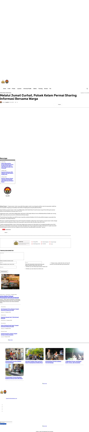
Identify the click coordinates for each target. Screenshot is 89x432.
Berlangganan (3, 423)
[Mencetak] (83, 104)
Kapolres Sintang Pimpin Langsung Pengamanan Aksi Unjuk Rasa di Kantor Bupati (7, 180)
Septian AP (3, 312)
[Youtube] (76, 76)
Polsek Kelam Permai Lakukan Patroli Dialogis (13, 362)
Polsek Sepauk (8, 294)
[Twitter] (71, 76)
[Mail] (6, 197)
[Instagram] (66, 76)
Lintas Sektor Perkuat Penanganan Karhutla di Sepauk (9, 296)
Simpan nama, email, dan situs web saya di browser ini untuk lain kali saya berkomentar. (60, 263)
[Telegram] (78, 104)
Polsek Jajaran (3, 92)
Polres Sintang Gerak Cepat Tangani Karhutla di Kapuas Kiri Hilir (10, 326)
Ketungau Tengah (4, 331)
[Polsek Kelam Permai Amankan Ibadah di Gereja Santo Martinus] (14, 370)
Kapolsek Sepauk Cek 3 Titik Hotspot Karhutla (10, 318)
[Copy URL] (87, 104)
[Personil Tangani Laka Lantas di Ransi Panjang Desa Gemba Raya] (34, 354)
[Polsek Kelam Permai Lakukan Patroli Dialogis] (14, 354)
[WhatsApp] (74, 76)
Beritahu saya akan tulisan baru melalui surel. (34, 268)
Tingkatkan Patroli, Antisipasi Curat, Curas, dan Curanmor (73, 362)
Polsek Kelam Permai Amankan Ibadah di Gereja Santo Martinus (14, 378)
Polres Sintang (3, 306)
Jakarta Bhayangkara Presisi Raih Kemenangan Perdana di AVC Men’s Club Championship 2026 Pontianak (7, 166)
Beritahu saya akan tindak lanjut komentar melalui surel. (36, 266)
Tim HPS (7, 102)
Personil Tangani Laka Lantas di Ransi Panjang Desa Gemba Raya (34, 362)
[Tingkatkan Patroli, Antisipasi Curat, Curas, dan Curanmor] (74, 354)
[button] (87, 88)
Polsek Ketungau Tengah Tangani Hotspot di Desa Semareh (9, 334)
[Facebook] (64, 76)
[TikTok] (69, 76)
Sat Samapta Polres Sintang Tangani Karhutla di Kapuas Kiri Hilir (10, 309)
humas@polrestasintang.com (11, 398)
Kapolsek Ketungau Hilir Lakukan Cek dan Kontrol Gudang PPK (7, 173)
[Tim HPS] (1, 102)
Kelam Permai (8, 92)
